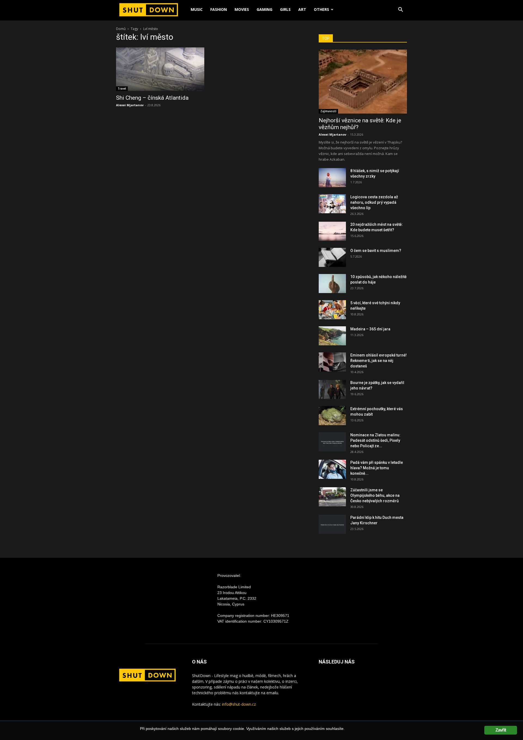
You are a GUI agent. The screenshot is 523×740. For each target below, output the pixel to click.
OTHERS (321, 9)
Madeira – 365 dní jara (370, 329)
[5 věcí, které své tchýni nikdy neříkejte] (332, 309)
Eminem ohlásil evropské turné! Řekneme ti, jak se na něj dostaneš (378, 360)
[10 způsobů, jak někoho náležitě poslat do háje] (332, 283)
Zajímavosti (328, 111)
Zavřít (500, 730)
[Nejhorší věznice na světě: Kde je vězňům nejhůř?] (363, 82)
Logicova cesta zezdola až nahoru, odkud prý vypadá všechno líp (374, 202)
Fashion (218, 9)
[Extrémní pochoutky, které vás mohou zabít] (332, 415)
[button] (400, 10)
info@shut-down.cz (239, 704)
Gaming (264, 9)
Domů (121, 28)
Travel (122, 88)
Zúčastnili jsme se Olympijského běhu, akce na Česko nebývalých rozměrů (375, 495)
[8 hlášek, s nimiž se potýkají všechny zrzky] (332, 177)
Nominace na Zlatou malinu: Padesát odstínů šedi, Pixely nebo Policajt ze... (375, 440)
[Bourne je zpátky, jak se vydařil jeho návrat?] (332, 389)
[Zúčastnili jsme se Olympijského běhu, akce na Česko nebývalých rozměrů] (332, 496)
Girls (285, 9)
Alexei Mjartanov (130, 105)
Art (302, 9)
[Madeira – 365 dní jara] (332, 335)
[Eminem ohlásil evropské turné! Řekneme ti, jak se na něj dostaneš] (332, 361)
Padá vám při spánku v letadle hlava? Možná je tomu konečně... (376, 468)
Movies (242, 9)
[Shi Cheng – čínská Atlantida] (160, 69)
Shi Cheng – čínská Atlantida (152, 98)
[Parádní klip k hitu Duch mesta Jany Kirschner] (332, 524)
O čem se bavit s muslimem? (375, 250)
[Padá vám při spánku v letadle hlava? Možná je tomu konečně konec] (332, 469)
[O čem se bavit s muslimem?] (332, 257)
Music (197, 9)
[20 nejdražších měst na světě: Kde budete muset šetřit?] (332, 231)
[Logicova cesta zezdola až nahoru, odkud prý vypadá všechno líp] (332, 203)
